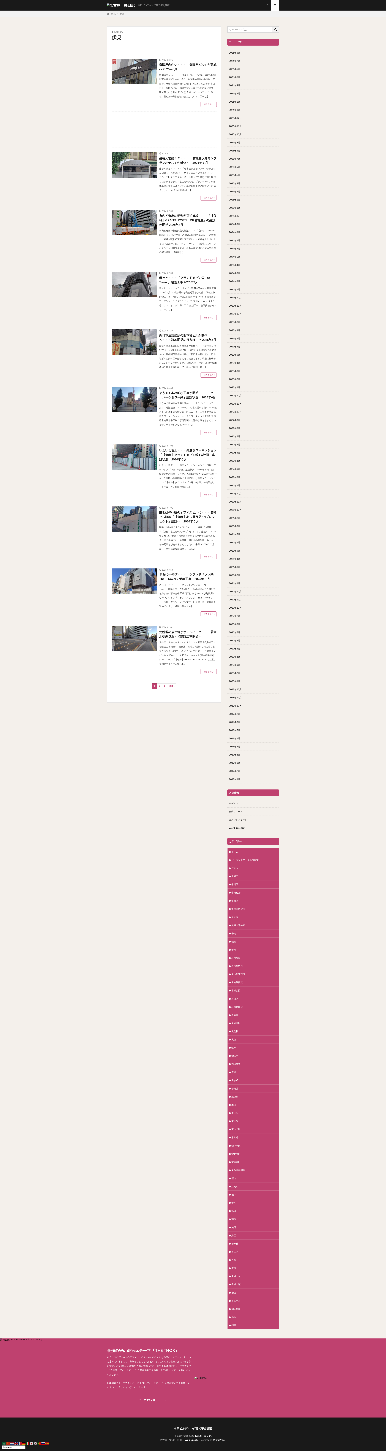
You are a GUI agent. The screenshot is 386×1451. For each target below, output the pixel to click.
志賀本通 (235, 1064)
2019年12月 (235, 689)
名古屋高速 (237, 982)
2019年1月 (234, 779)
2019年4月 (234, 754)
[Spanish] (47, 1443)
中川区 (234, 884)
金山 (233, 1292)
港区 (233, 1202)
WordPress (219, 1439)
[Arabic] (4, 1443)
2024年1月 (234, 289)
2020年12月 (235, 591)
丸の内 (234, 917)
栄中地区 (235, 1145)
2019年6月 (234, 738)
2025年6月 (234, 166)
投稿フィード (235, 811)
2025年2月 (234, 199)
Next (171, 686)
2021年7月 (234, 534)
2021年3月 (234, 567)
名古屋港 (235, 957)
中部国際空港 (238, 908)
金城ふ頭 (235, 1284)
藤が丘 (234, 1243)
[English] (16, 1443)
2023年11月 (235, 305)
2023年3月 (234, 371)
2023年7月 (234, 338)
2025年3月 (234, 191)
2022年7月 (234, 436)
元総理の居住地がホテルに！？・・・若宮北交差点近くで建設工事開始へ (188, 634)
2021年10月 (235, 509)
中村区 (234, 900)
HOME (113, 14)
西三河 (234, 1251)
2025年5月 (234, 175)
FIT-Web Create (189, 1439)
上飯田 (234, 876)
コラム (234, 851)
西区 (233, 1259)
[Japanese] (32, 1443)
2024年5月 (234, 256)
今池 (233, 933)
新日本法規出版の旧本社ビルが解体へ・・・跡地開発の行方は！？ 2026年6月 (187, 337)
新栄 (233, 1072)
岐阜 (233, 1047)
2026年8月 (234, 52)
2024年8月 (234, 232)
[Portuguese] (39, 1443)
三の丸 (234, 868)
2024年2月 (234, 281)
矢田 (233, 1227)
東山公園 (235, 1129)
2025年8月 (234, 150)
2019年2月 (234, 771)
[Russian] (43, 1443)
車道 (233, 1268)
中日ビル (235, 892)
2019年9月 (234, 714)
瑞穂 (233, 1219)
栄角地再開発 (238, 1170)
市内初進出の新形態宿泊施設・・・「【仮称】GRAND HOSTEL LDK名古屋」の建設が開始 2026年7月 (188, 220)
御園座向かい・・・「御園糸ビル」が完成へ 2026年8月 (188, 67)
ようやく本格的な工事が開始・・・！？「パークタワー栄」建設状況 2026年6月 (187, 395)
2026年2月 (234, 101)
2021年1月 (234, 583)
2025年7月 (234, 158)
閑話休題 (235, 1309)
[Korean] (36, 1443)
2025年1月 (234, 207)
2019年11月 (235, 697)
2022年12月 (235, 395)
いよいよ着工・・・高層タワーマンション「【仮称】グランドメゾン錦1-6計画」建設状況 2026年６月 (188, 454)
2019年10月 (235, 705)
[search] (275, 29)
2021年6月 (234, 542)
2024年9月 (234, 224)
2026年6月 (234, 69)
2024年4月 (234, 265)
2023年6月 (234, 346)
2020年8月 (234, 624)
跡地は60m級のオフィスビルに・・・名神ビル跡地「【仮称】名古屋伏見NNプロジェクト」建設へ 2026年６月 (187, 516)
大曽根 (234, 1031)
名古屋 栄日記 (203, 1435)
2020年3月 (234, 664)
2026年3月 (234, 93)
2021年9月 (234, 518)
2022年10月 (235, 411)
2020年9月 (234, 615)
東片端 (234, 1137)
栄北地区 (235, 1153)
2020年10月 (235, 607)
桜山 (233, 1178)
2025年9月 (234, 142)
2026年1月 (234, 109)
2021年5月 (234, 550)
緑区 (233, 1235)
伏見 (122, 14)
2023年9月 (234, 322)
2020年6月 (234, 640)
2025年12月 (235, 118)
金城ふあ (235, 1276)
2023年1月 (234, 387)
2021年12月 (235, 493)
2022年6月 (234, 444)
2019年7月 (234, 730)
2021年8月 (234, 526)
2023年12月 (235, 297)
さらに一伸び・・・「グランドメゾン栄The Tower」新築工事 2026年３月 (186, 576)
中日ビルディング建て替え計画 (153, 5)
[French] (20, 1443)
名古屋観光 (237, 966)
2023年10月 (235, 313)
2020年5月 (234, 648)
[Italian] (28, 1443)
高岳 (233, 1317)
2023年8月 (234, 330)
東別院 (234, 1121)
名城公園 (235, 990)
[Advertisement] (164, 129)
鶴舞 (233, 1325)
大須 (233, 1039)
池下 (233, 1194)
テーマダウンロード (149, 1399)
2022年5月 (234, 452)
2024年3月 (234, 273)
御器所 (234, 1055)
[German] (24, 1443)
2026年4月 (234, 85)
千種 (233, 949)
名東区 (234, 998)
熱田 (233, 1210)
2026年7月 (234, 60)
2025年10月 (235, 134)
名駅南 (234, 1015)
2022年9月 (234, 420)
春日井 (234, 1088)
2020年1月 (234, 681)
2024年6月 (234, 248)
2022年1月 (234, 485)
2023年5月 (234, 354)
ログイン (233, 803)
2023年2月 (234, 379)
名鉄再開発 (237, 1007)
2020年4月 (234, 656)
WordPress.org (237, 827)
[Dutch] (12, 1443)
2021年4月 (234, 558)
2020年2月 (234, 673)
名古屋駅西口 (238, 974)
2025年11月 (235, 126)
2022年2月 (234, 477)
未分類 (234, 1096)
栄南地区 (235, 1162)
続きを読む (209, 104)
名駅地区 (235, 1023)
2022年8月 (234, 428)
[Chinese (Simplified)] (8, 1443)
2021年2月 (234, 575)
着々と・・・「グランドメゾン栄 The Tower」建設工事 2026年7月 (184, 280)
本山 (233, 1104)
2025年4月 (234, 183)
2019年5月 (234, 746)
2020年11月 (235, 599)
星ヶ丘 (234, 1080)
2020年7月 (234, 632)
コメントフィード (238, 819)
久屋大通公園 (238, 925)
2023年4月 (234, 362)
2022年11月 (235, 403)
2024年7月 (234, 240)
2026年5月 (234, 77)
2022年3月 (234, 469)
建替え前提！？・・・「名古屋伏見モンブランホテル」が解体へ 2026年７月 (188, 160)
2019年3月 (234, 762)
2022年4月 (234, 460)
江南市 (234, 1186)
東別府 (234, 1113)
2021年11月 (235, 501)
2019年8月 (234, 722)
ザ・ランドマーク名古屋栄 (245, 860)
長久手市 (235, 1300)
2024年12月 (235, 216)
